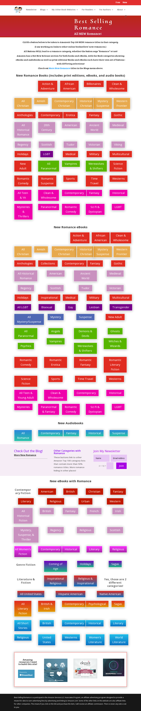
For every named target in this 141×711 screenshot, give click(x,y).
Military (94, 154)
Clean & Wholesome (116, 86)
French (94, 511)
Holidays (22, 154)
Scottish (46, 144)
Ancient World (94, 127)
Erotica (70, 115)
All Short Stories (23, 625)
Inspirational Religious (55, 581)
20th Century (46, 127)
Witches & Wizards (115, 343)
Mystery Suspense (103, 103)
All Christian (23, 103)
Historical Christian (86, 103)
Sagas (115, 564)
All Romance (25, 87)
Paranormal (48, 207)
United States (46, 640)
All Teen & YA (23, 195)
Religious (55, 501)
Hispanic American (70, 594)
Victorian (94, 144)
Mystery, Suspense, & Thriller (26, 534)
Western (115, 501)
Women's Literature (95, 640)
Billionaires (94, 84)
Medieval (118, 125)
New (125, 3)
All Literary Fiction (23, 608)
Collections (48, 263)
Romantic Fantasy (85, 362)
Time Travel (94, 181)
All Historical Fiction (23, 515)
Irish (118, 511)
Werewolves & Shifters (96, 166)
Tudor (70, 144)
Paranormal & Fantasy (48, 409)
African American (69, 86)
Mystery (55, 317)
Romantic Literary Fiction (115, 364)
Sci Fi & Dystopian (95, 209)
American (71, 125)
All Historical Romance (23, 129)
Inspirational (49, 297)
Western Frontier (121, 103)
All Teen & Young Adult (26, 395)
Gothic (118, 115)
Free (118, 3)
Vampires (71, 164)
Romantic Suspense (47, 181)
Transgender (120, 307)
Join (121, 466)
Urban (85, 501)
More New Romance (59, 68)
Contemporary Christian (64, 103)
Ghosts (115, 331)
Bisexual (46, 307)
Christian (94, 491)
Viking (118, 144)
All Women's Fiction (23, 551)
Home (17, 10)
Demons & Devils (85, 333)
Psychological (97, 604)
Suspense (85, 317)
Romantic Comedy (23, 181)
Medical (70, 154)
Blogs (42, 10)
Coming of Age (55, 566)
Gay (70, 307)
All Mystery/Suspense (29, 319)
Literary (26, 501)
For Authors (105, 10)
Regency (22, 144)
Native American (110, 594)
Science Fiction (118, 166)
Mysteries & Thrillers (23, 211)
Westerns (118, 178)
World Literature (119, 640)
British (70, 491)
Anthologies (25, 115)
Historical (118, 193)
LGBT (46, 154)
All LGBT (22, 307)
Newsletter (31, 10)
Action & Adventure (48, 86)
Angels (55, 331)
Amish (41, 101)
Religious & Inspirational (85, 581)
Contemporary (50, 115)
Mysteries (23, 407)
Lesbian (94, 307)
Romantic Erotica (55, 362)
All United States (31, 594)
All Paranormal (48, 166)
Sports (70, 178)
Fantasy (94, 115)
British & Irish (46, 606)
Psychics (26, 346)
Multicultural (120, 154)
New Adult (22, 166)
